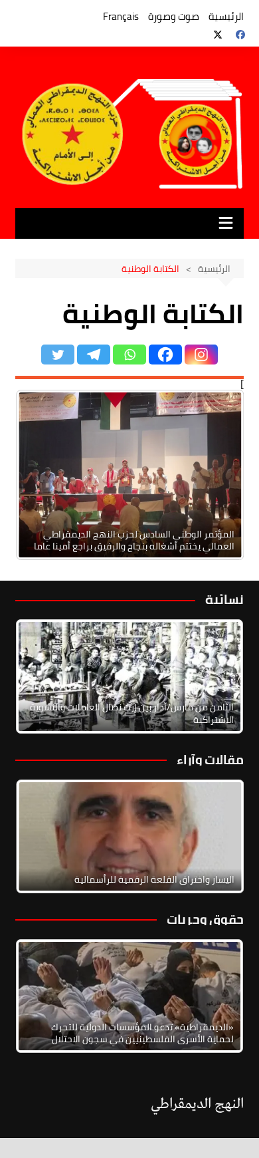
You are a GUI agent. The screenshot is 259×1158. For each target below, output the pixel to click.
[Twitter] (57, 354)
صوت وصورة (173, 16)
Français (121, 16)
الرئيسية (226, 16)
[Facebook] (165, 354)
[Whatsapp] (129, 354)
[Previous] (43, 475)
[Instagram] (201, 354)
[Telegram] (93, 354)
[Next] (215, 475)
